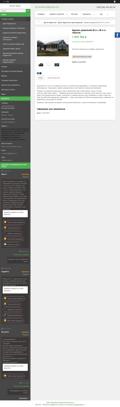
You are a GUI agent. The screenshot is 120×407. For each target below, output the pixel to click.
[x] (40, 74)
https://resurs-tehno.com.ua (11, 146)
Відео (3, 94)
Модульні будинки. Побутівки (14, 28)
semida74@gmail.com (9, 153)
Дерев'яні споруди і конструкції (10, 38)
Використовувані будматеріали (9, 61)
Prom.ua (71, 402)
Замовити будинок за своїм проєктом (13, 213)
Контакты (87, 14)
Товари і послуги (7, 19)
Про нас (74, 14)
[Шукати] (28, 10)
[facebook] (38, 74)
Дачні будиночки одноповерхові (70, 22)
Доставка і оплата (8, 89)
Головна (41, 14)
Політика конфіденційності (76, 405)
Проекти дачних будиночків (13, 44)
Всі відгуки (23, 398)
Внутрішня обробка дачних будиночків (13, 54)
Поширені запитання (9, 80)
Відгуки (4, 76)
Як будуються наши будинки (12, 71)
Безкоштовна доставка (83, 57)
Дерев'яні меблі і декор (11, 49)
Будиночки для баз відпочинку (14, 33)
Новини (4, 67)
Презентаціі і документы (10, 85)
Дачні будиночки (9, 23)
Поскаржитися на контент (57, 405)
